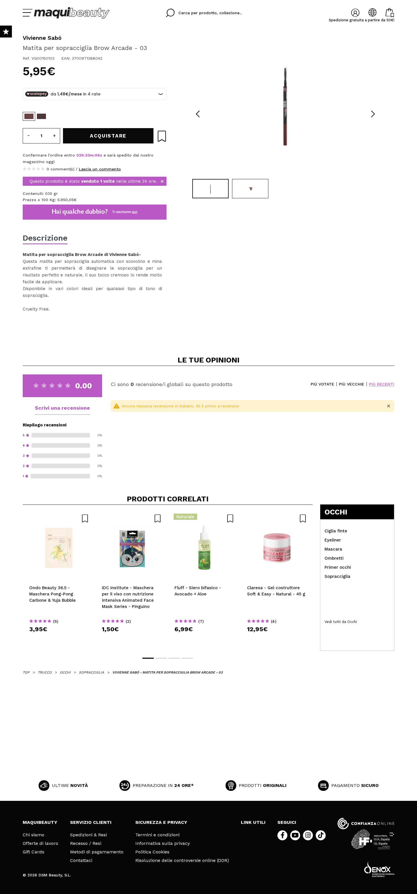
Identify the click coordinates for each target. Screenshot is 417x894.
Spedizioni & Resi (88, 835)
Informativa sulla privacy (162, 843)
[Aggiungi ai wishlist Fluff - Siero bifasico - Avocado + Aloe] (204, 518)
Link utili (253, 822)
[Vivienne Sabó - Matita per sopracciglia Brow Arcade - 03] (28, 116)
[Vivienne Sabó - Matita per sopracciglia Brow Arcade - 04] (41, 116)
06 (97, 155)
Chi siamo (33, 835)
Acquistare (59, 639)
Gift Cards (33, 852)
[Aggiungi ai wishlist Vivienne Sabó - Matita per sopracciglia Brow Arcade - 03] (161, 136)
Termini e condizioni (157, 835)
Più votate (322, 384)
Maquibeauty (40, 822)
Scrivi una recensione (62, 408)
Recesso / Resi (85, 843)
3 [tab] (174, 658)
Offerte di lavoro (40, 843)
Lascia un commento (100, 169)
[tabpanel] (285, 105)
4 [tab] (187, 658)
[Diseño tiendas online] (379, 869)
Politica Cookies (152, 852)
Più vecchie (351, 384)
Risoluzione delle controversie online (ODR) (182, 860)
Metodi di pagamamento (96, 852)
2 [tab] (161, 658)
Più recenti (381, 384)
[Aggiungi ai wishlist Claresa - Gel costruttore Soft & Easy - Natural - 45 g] (277, 518)
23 (87, 155)
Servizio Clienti (90, 822)
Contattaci (81, 860)
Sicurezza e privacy (161, 822)
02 (78, 155)
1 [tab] (148, 658)
